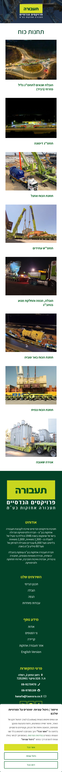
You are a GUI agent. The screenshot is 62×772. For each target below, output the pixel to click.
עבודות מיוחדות (31, 603)
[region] (31, 738)
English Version (31, 652)
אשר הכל (31, 747)
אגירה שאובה (44, 462)
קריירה (31, 639)
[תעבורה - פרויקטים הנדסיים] (31, 10)
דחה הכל (31, 764)
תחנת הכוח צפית (42, 410)
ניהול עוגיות (31, 755)
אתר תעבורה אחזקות (31, 645)
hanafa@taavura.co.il (28, 696)
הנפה (31, 597)
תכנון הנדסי (31, 584)
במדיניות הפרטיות (35, 735)
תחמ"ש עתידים (43, 248)
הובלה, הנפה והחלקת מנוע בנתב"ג (35, 302)
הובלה (31, 590)
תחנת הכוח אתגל (42, 196)
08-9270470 (28, 684)
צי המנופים (31, 633)
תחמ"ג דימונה (43, 143)
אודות (31, 627)
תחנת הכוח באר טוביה (38, 357)
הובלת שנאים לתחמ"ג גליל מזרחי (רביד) (35, 87)
